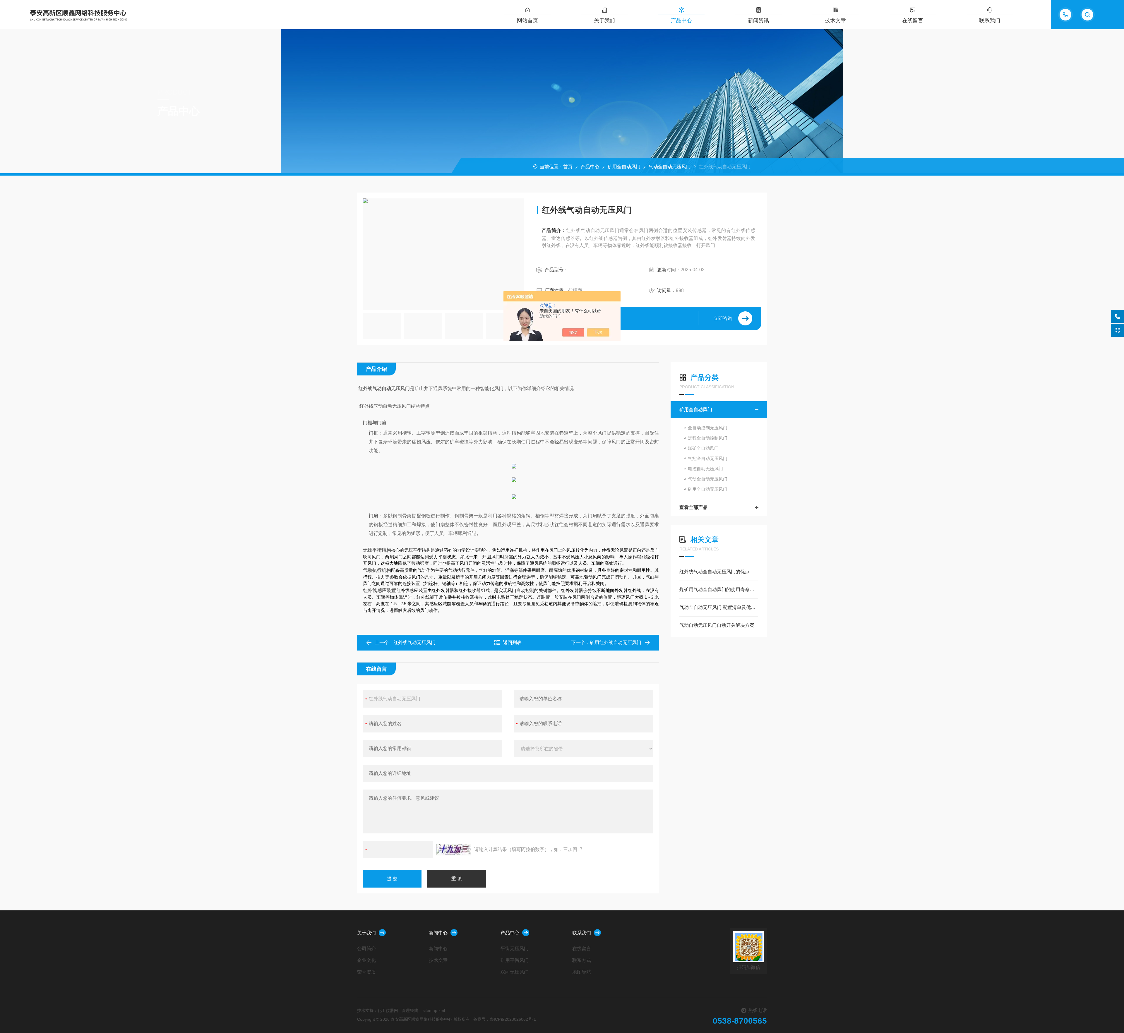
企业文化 (366, 960)
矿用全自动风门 (624, 166)
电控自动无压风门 (705, 468)
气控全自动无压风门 (707, 458)
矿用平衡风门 (515, 960)
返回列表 (512, 642)
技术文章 (835, 20)
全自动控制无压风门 (707, 427)
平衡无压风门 (515, 948)
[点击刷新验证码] (453, 849)
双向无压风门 (515, 971)
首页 (568, 166)
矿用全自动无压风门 (707, 489)
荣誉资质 (366, 971)
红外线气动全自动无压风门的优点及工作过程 (718, 571)
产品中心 (681, 20)
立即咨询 (723, 318)
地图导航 (581, 971)
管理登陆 (410, 1010)
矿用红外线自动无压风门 (615, 642)
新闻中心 (438, 932)
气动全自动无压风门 (670, 166)
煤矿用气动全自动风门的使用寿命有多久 (718, 589)
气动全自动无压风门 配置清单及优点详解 (718, 607)
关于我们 (604, 20)
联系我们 (989, 20)
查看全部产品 (693, 507)
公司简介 (366, 948)
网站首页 (527, 20)
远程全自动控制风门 (707, 437)
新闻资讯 (758, 20)
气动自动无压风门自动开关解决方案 (716, 625)
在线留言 (912, 20)
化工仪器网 (388, 1010)
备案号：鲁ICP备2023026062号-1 (504, 1019)
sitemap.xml (434, 1010)
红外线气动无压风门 (414, 642)
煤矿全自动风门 (703, 448)
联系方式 (581, 960)
